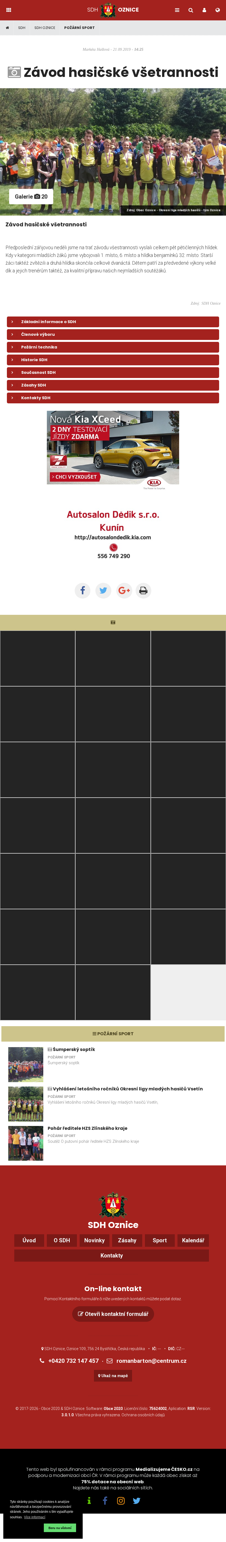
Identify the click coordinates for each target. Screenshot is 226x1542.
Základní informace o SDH (48, 322)
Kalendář (193, 1240)
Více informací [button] (34, 1517)
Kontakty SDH (35, 398)
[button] (26, 1528)
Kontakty (112, 1255)
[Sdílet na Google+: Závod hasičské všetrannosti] (124, 591)
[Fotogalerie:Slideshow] (113, 622)
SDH (21, 27)
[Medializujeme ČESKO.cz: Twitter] (137, 1501)
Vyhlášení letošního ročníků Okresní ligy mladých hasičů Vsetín (128, 1089)
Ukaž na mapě (114, 1376)
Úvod (29, 1240)
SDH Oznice (44, 27)
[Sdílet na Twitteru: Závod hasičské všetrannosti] (103, 591)
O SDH (62, 1240)
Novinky (94, 1240)
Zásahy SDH (33, 385)
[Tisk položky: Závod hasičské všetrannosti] (144, 591)
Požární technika (39, 347)
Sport (160, 1240)
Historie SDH (34, 360)
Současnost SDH (38, 372)
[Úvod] (7, 28)
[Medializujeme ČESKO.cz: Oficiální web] (89, 1501)
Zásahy (127, 1240)
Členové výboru (38, 334)
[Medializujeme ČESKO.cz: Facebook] (105, 1501)
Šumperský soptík (74, 1049)
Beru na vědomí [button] (60, 1528)
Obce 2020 (50, 1408)
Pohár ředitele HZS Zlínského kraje (87, 1128)
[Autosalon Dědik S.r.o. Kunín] (113, 493)
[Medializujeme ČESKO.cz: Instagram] (121, 1501)
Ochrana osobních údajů (143, 1415)
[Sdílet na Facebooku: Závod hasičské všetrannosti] (83, 591)
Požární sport (79, 27)
